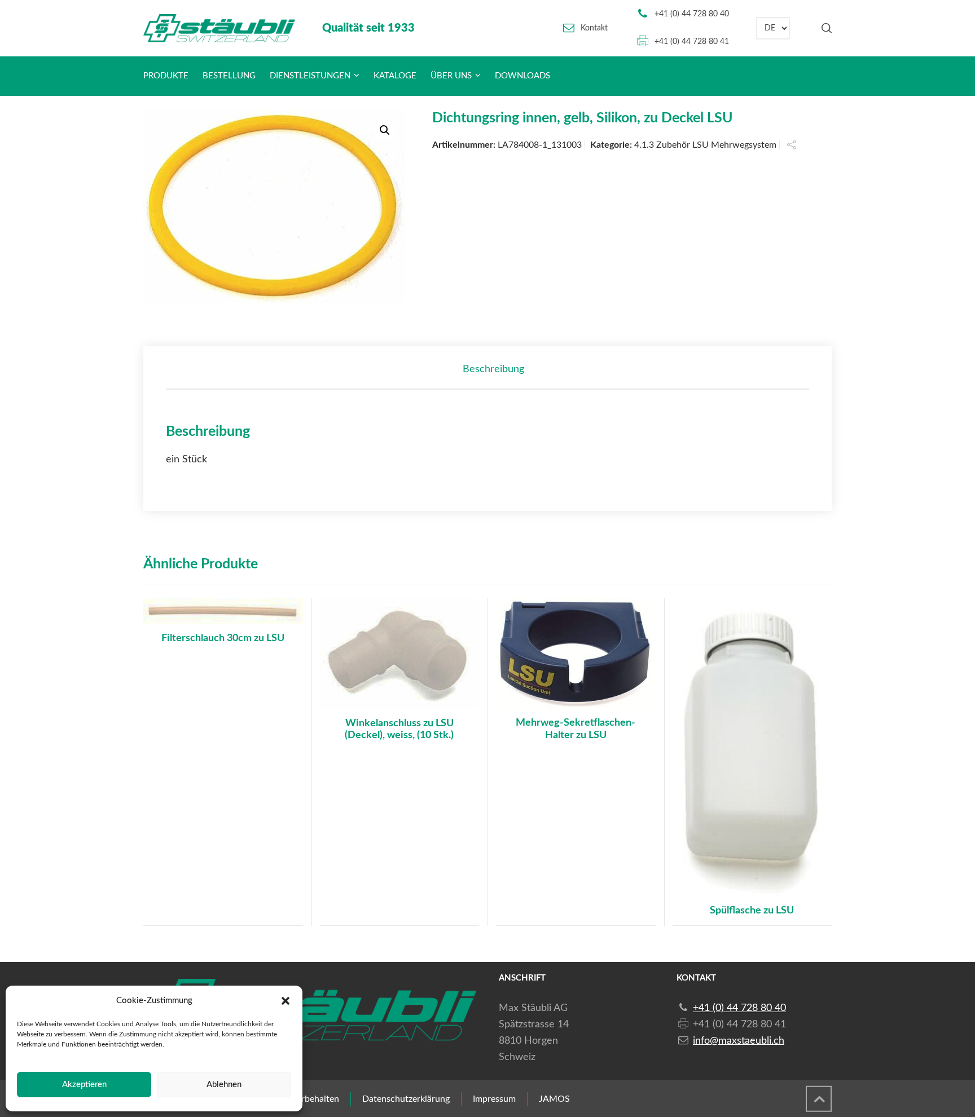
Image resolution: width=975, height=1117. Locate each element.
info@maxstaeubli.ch (738, 1041)
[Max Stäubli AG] (219, 28)
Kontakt (594, 28)
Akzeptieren (84, 1084)
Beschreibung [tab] (493, 369)
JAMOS (554, 1098)
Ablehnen (224, 1084)
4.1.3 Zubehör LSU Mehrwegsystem (705, 144)
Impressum (494, 1098)
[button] (285, 1000)
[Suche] (824, 28)
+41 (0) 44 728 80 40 (692, 14)
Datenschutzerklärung (406, 1098)
